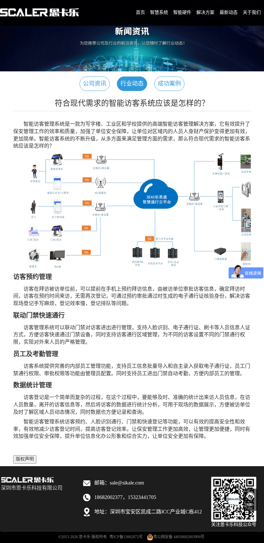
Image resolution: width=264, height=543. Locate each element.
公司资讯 (94, 84)
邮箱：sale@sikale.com (119, 483)
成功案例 (169, 84)
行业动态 (132, 84)
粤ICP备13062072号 (126, 537)
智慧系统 (159, 12)
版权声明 (25, 459)
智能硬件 (182, 12)
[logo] (39, 8)
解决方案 (205, 12)
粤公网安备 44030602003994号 (178, 537)
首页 (140, 12)
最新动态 (229, 12)
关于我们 (252, 12)
